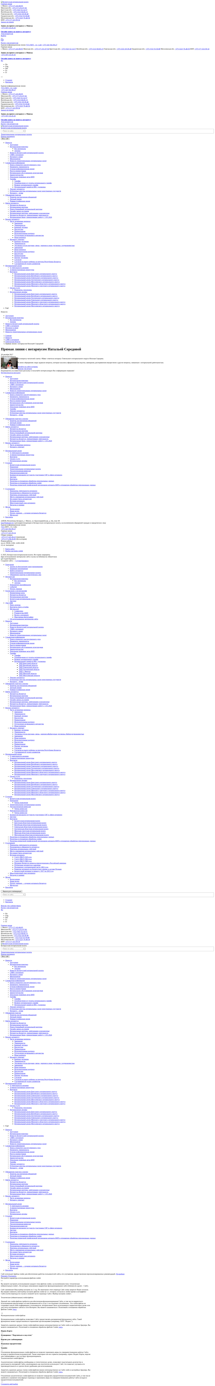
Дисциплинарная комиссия (20, 807)
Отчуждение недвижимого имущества (29, 724)
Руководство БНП (21, 613)
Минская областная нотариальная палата (30, 833)
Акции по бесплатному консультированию (26, 567)
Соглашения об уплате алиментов (27, 752)
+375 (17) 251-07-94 (19, 8)
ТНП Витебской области (28, 665)
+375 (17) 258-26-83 (8, 539)
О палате (8, 797)
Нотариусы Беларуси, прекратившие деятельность (29, 704)
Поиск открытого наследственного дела (25, 639)
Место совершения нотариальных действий (26, 851)
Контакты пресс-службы (19, 607)
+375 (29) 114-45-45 (8, 28)
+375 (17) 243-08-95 (15, 6)
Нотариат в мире (16, 631)
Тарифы (13, 653)
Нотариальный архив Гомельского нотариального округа (36, 766)
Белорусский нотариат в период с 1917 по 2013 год (34, 871)
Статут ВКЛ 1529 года (23, 857)
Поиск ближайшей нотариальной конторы (26, 698)
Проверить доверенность (19, 641)
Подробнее (120, 1274)
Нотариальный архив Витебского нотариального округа (35, 764)
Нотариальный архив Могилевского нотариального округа (37, 770)
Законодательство (16, 649)
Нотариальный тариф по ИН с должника (30, 661)
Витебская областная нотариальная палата (30, 825)
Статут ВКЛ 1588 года (23, 861)
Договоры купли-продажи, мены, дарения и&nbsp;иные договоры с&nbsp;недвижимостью (49, 734)
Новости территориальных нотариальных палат (28, 635)
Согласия (17, 748)
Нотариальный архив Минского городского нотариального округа (39, 774)
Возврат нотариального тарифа (26, 659)
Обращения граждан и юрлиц (16, 684)
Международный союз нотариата (22, 873)
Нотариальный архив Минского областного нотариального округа (39, 772)
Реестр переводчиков (18, 645)
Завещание (18, 712)
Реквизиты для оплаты (23, 778)
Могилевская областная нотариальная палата (31, 835)
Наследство (18, 718)
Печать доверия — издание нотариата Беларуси (28, 883)
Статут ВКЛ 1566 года (23, 859)
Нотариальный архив (13, 754)
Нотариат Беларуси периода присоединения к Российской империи (40, 863)
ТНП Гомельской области (28, 667)
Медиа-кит (14, 885)
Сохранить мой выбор (9, 1384)
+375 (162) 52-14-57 (19, 10)
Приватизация (19, 720)
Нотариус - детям (16, 682)
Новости (8, 621)
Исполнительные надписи (24, 722)
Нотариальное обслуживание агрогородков (26, 647)
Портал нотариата (8, 136)
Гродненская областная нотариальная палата (31, 829)
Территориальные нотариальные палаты (16, 134)
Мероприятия (15, 633)
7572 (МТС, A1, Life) (34, 45)
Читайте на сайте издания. (28, 367)
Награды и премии (17, 875)
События (13, 587)
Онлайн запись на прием (19, 700)
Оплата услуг (15, 776)
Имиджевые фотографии (23, 617)
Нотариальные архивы (18, 780)
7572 (2, 527)
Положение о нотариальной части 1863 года (31, 867)
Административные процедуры (22, 758)
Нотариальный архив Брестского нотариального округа (35, 762)
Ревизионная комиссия (18, 811)
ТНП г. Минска (25, 671)
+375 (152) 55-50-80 (22, 16)
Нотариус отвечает (17, 728)
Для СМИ (9, 603)
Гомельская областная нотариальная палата (30, 827)
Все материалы (20, 581)
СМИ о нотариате (17, 629)
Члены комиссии (20, 809)
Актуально (14, 623)
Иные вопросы (20, 726)
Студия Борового (22, 561)
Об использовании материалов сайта (24, 619)
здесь (14, 1309)
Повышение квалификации (20, 585)
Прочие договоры (21, 746)
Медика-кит (14, 609)
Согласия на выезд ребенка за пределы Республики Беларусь (37, 750)
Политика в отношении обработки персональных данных (32, 837)
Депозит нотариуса (17, 677)
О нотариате (10, 843)
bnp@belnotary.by (7, 523)
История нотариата (17, 855)
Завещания (18, 736)
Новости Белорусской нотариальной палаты (27, 627)
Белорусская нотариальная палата (23, 599)
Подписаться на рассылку (11, 373)
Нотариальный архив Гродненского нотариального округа (36, 768)
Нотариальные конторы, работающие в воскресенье (29, 702)
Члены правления (21, 803)
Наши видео (14, 881)
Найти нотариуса (16, 571)
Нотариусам (10, 577)
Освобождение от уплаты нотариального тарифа (33, 657)
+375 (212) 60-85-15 (20, 12)
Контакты (13, 760)
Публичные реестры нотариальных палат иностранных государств (35, 680)
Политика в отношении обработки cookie (26, 839)
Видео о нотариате (21, 615)
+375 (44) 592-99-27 (49, 45)
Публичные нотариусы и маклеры (27, 865)
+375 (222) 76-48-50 (22, 18)
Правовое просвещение (19, 569)
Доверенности (19, 714)
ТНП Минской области (28, 673)
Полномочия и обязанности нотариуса (24, 847)
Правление (14, 801)
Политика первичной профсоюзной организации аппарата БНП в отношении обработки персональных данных (53, 841)
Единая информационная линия (22, 643)
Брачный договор (21, 716)
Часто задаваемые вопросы (20, 710)
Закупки (13, 601)
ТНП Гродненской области (29, 669)
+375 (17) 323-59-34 (12, 20)
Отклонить (12, 1276)
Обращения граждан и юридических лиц (25, 575)
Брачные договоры (21, 730)
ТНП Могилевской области (29, 675)
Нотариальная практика (19, 579)
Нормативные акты (17, 593)
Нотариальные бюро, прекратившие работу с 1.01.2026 (31, 706)
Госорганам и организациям (16, 591)
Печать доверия (16, 589)
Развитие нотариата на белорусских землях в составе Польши (38, 869)
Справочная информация (15, 637)
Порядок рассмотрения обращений (23, 686)
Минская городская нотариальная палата (30, 831)
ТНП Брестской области (28, 663)
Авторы (17, 583)
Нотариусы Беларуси (18, 595)
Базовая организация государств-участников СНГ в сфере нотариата (36, 815)
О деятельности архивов (19, 756)
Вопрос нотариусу (12, 708)
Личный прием (16, 688)
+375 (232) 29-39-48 (21, 14)
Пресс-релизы (15, 605)
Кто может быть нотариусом (21, 853)
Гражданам (9, 565)
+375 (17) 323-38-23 (8, 537)
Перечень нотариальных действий (23, 849)
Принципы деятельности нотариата (23, 845)
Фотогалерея (15, 879)
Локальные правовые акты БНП (22, 651)
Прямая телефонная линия (20, 690)
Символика (18, 611)
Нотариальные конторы (19, 597)
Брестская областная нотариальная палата (30, 823)
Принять (4, 1276)
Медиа (7, 877)
